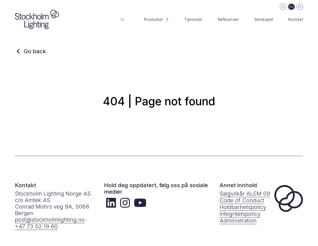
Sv (283, 6)
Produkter (153, 19)
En (299, 6)
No (292, 6)
